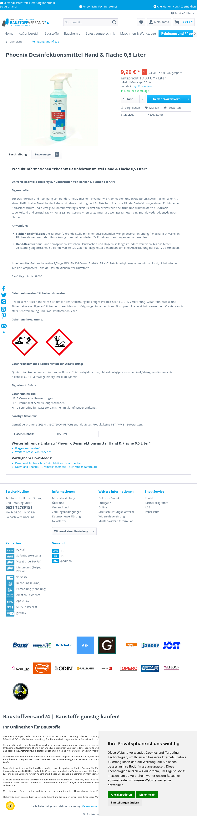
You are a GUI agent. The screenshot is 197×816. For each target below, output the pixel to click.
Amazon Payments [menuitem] (28, 595)
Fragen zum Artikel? (27, 448)
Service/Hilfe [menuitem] (182, 13)
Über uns (58, 503)
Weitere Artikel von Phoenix (32, 452)
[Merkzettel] (141, 22)
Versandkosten (90, 806)
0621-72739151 (19, 507)
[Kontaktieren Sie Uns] (4, 322)
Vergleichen (132, 107)
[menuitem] (91, 22)
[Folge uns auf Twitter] (4, 296)
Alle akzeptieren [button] (121, 794)
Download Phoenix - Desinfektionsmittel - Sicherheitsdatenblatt (55, 467)
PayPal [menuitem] (20, 549)
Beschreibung (18, 154)
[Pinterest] (4, 317)
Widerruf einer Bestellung (71, 531)
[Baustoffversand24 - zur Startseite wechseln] (25, 23)
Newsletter (59, 521)
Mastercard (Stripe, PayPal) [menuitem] (28, 569)
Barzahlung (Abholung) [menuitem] (31, 589)
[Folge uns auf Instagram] (4, 302)
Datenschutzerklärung (66, 516)
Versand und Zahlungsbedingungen (66, 510)
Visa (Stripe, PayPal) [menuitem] (28, 561)
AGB (147, 507)
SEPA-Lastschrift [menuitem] (26, 607)
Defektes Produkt (109, 498)
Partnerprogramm (156, 503)
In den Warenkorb (166, 99)
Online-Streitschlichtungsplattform (116, 510)
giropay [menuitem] (21, 613)
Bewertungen (46, 154)
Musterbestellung (63, 498)
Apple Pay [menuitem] (22, 601)
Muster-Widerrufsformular (115, 521)
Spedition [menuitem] (65, 561)
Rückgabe (104, 503)
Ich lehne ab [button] (147, 794)
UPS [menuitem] (61, 556)
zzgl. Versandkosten (143, 86)
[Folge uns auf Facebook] (4, 289)
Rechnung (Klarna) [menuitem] (28, 583)
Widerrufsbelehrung (111, 516)
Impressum (152, 512)
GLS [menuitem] (61, 551)
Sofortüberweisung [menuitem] (28, 555)
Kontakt (150, 498)
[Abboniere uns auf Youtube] (4, 309)
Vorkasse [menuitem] (22, 577)
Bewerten (174, 107)
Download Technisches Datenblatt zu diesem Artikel (48, 463)
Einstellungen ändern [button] (125, 802)
